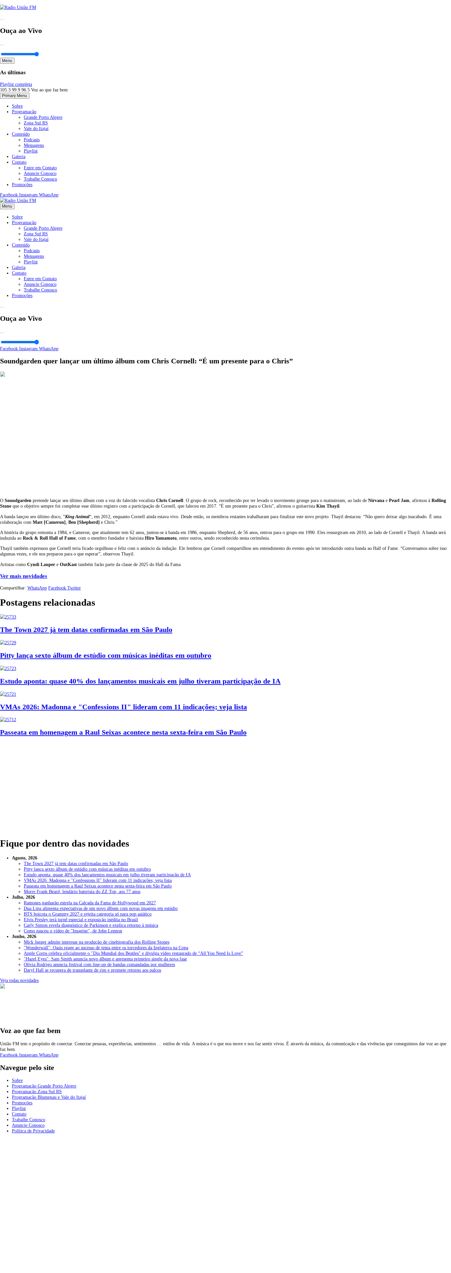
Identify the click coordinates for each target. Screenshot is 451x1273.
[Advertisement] (225, 784)
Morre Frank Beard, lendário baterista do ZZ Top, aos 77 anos (82, 891)
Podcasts (32, 139)
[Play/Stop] (2, 19)
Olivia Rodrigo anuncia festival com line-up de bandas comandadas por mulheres (99, 964)
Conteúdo (21, 134)
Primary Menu (14, 95)
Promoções (22, 184)
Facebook (9, 194)
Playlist (31, 150)
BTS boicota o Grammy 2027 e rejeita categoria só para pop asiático (88, 914)
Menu (7, 60)
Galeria (18, 156)
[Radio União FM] (18, 200)
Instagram (29, 194)
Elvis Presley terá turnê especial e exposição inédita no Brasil (81, 919)
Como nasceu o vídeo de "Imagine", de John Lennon (73, 930)
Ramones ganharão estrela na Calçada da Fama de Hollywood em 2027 (90, 902)
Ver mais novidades (23, 576)
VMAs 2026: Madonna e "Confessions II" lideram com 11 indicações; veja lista (98, 880)
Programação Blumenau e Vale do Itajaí (49, 1097)
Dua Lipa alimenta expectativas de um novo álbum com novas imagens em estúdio (101, 908)
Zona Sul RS (36, 122)
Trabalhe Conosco (40, 179)
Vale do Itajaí (36, 128)
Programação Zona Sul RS (37, 1091)
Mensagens (34, 145)
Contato (19, 162)
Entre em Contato (40, 167)
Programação (24, 111)
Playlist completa (16, 84)
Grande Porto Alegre (43, 117)
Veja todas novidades (19, 980)
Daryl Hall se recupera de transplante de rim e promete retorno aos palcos (92, 970)
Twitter (74, 587)
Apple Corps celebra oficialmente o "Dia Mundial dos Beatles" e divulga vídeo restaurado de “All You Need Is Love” (133, 953)
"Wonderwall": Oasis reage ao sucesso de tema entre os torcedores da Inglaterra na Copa (106, 947)
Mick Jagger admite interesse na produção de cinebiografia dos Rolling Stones (96, 942)
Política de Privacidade (33, 1130)
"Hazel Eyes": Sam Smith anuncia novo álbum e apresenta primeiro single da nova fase (105, 958)
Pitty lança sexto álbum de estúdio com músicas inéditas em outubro (87, 869)
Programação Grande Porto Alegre (44, 1086)
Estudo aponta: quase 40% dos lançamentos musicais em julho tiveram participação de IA (107, 874)
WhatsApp (48, 194)
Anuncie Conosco (40, 173)
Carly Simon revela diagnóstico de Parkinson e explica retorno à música (91, 925)
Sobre (17, 106)
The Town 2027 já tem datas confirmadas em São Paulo (76, 863)
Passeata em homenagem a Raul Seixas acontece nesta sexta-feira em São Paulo (98, 885)
